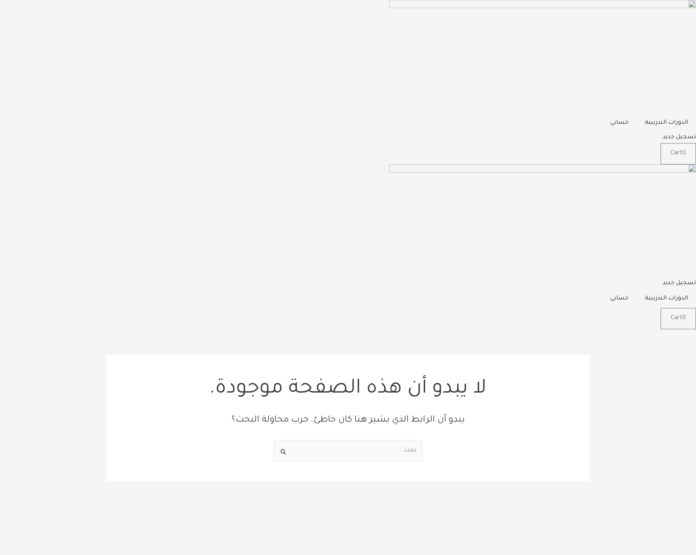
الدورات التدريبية (666, 123)
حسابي (619, 123)
